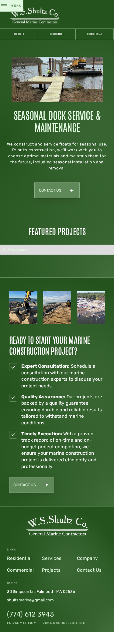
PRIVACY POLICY (21, 623)
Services (19, 33)
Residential (57, 33)
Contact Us (89, 570)
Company (87, 558)
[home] (34, 15)
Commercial (94, 33)
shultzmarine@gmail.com (30, 600)
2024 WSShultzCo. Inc (64, 623)
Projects (51, 570)
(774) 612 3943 (30, 614)
